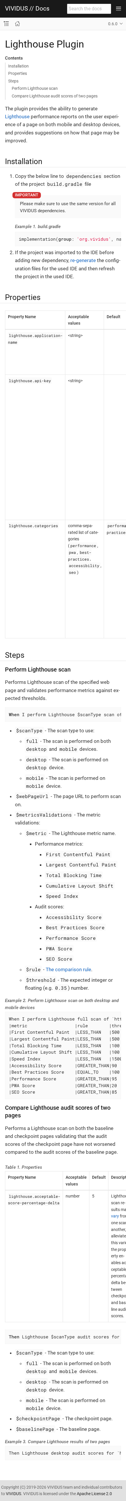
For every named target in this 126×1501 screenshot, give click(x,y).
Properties (17, 73)
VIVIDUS (13, 1493)
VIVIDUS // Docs (27, 9)
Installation (18, 66)
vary (115, 1216)
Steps (13, 81)
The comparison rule (68, 969)
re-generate (83, 260)
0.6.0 (113, 23)
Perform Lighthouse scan (35, 88)
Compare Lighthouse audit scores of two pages (55, 96)
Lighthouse (17, 116)
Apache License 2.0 (94, 1493)
